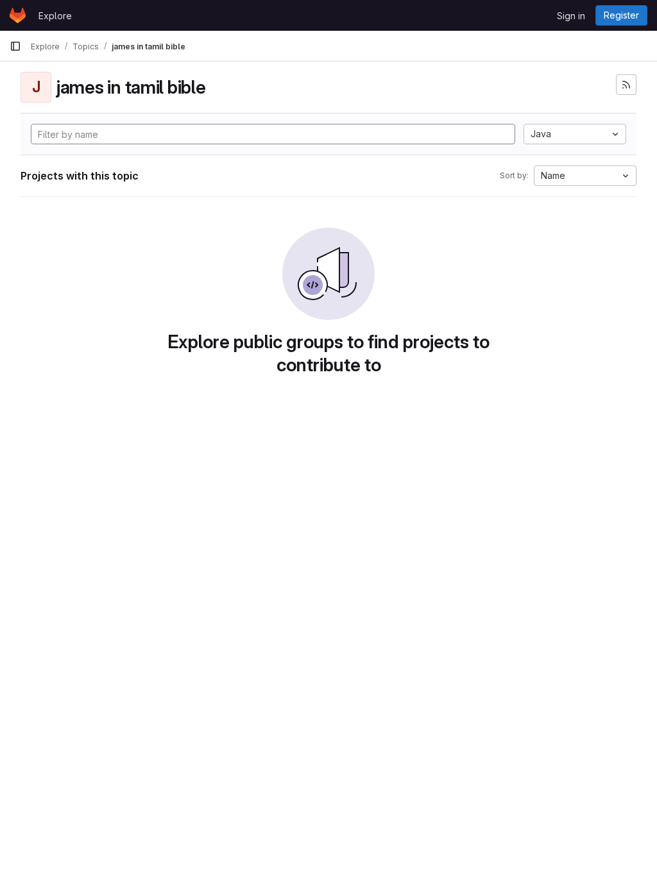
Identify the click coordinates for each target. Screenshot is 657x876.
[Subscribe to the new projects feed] (626, 84)
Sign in (571, 15)
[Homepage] (17, 15)
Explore (55, 15)
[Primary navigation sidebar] (15, 46)
